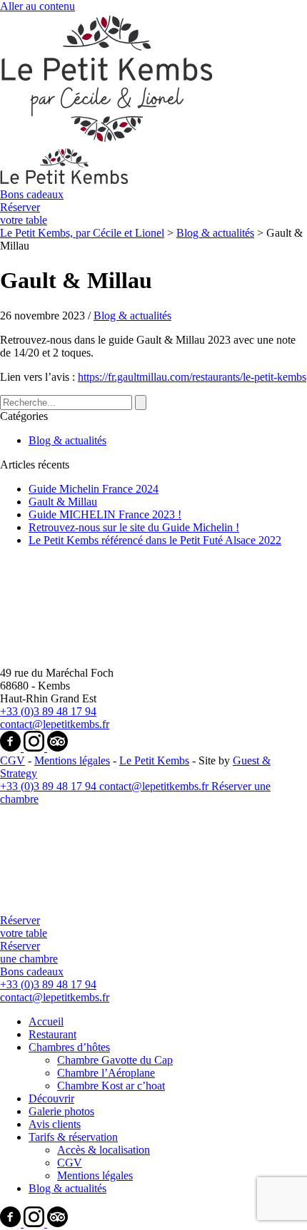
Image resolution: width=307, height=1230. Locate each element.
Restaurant (52, 1034)
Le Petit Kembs (154, 760)
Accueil (46, 1021)
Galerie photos (61, 1111)
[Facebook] (12, 748)
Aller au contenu (37, 6)
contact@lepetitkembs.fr (54, 724)
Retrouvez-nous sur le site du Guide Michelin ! (134, 527)
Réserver (23, 213)
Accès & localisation (103, 1150)
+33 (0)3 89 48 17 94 (48, 711)
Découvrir (51, 1098)
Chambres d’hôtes (69, 1047)
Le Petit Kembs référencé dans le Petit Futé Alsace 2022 (155, 540)
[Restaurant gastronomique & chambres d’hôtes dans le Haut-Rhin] (85, 660)
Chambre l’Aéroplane (106, 1073)
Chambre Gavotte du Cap (115, 1060)
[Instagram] (35, 748)
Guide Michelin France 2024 (93, 489)
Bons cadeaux (32, 194)
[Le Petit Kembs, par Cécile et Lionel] (85, 907)
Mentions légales (72, 760)
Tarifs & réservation (73, 1137)
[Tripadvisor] (57, 748)
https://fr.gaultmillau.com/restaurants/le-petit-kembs (192, 377)
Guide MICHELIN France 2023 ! (105, 514)
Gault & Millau (63, 502)
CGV (12, 760)
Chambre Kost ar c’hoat (111, 1086)
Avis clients (55, 1124)
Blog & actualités (132, 315)
